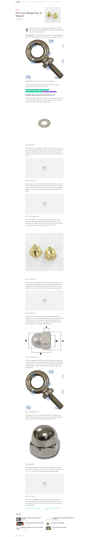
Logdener (16, 535)
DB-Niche (48, 1)
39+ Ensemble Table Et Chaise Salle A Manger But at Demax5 (63, 518)
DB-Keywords (43, 1)
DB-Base (38, 1)
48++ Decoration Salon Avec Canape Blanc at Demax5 (31, 518)
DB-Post (53, 1)
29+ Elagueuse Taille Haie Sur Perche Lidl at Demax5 (32, 527)
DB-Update (58, 1)
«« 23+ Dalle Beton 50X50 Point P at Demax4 (33, 508)
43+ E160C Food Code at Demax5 (57, 522)
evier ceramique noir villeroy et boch (34, 91)
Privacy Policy (33, 1)
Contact (24, 1)
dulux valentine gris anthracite (32, 89)
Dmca (28, 1)
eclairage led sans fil (44, 89)
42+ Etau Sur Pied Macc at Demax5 (59, 527)
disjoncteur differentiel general (49, 91)
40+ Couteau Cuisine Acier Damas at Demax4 (34, 522)
